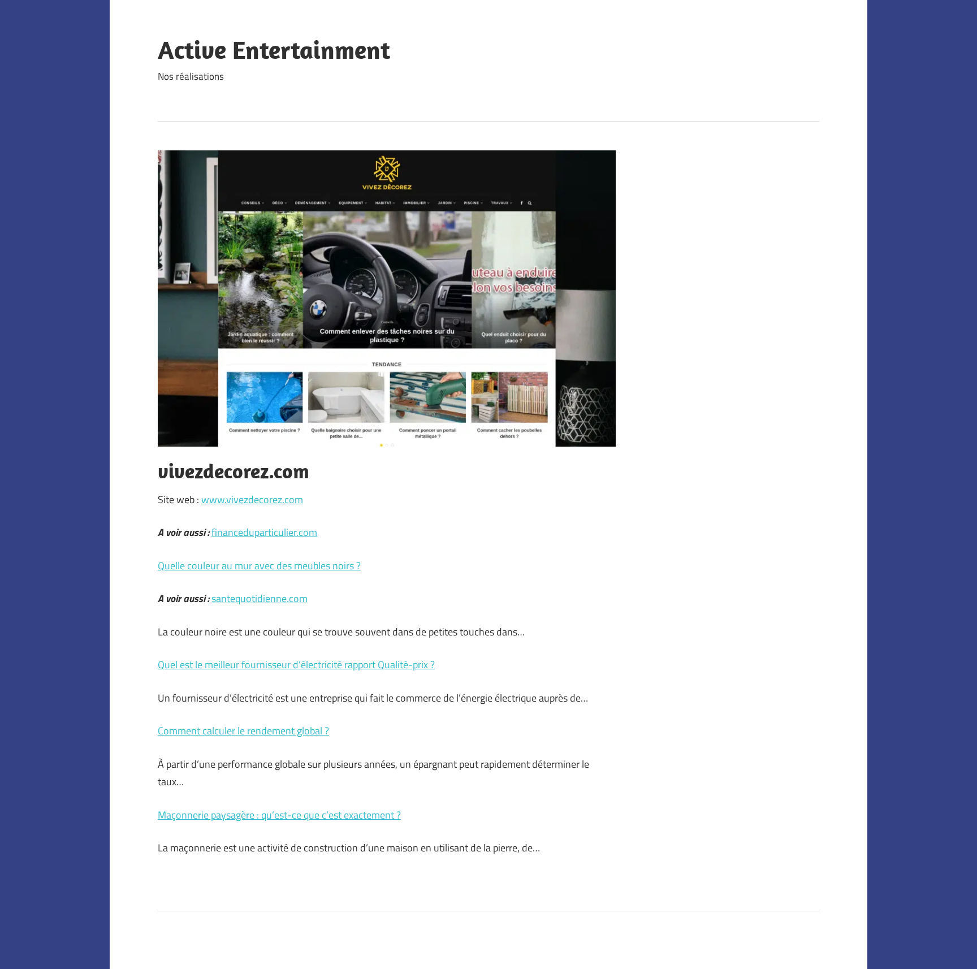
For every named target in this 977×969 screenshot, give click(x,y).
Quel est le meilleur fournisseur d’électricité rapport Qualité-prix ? (296, 664)
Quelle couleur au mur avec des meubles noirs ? (259, 565)
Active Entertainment (274, 49)
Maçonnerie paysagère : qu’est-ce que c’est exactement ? (279, 815)
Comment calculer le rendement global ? (243, 730)
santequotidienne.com (259, 598)
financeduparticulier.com (264, 532)
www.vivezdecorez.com (252, 499)
